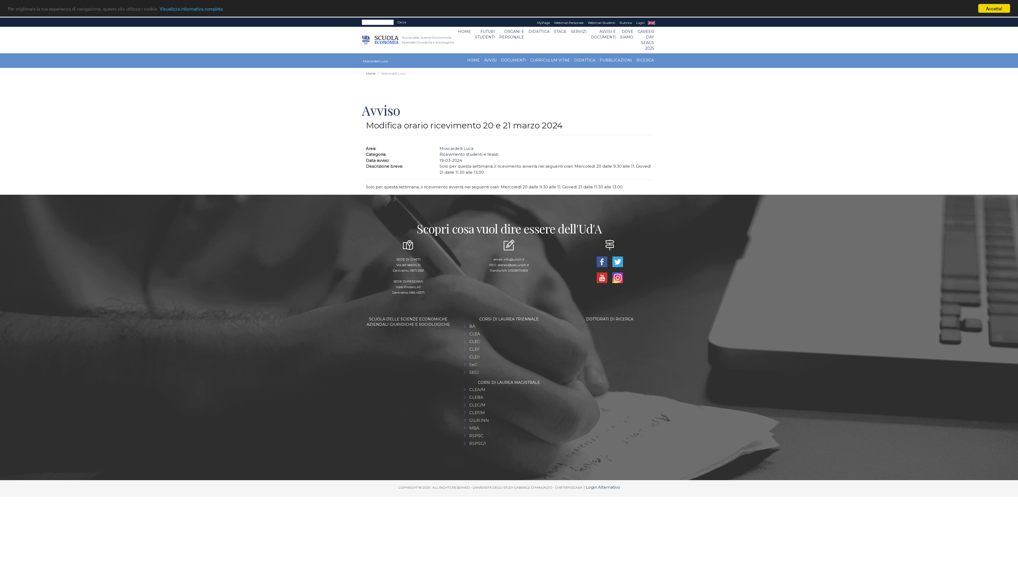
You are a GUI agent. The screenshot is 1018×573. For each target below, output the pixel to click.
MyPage (543, 23)
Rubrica (626, 23)
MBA (474, 428)
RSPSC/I (477, 443)
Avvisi (490, 60)
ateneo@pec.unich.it (513, 265)
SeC (473, 364)
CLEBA (476, 397)
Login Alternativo (603, 487)
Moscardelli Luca (456, 148)
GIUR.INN (479, 420)
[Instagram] (617, 277)
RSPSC (476, 435)
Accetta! (994, 8)
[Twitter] (617, 261)
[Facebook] (602, 261)
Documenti (513, 60)
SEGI (474, 372)
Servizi (579, 31)
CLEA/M (477, 389)
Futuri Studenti (485, 34)
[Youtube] (602, 277)
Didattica (539, 31)
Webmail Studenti (601, 23)
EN (651, 22)
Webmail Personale (568, 23)
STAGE (560, 31)
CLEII (474, 356)
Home (464, 31)
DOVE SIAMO (626, 34)
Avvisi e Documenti (603, 34)
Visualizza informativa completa (191, 8)
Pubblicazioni (616, 60)
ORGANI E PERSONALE (511, 34)
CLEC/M (477, 404)
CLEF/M (477, 412)
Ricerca (645, 60)
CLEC (474, 341)
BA (472, 326)
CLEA (474, 333)
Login (640, 23)
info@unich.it (514, 259)
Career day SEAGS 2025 (646, 40)
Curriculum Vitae (550, 60)
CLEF (474, 349)
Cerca (401, 22)
